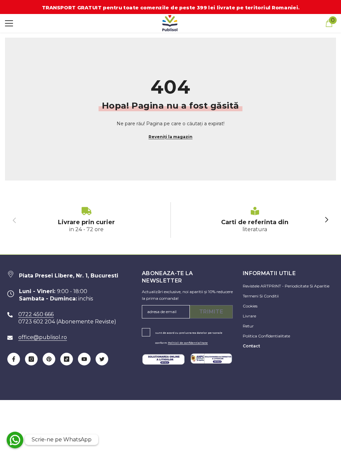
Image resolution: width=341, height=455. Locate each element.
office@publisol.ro (42, 337)
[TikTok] (66, 359)
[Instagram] (31, 359)
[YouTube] (84, 359)
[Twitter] (102, 359)
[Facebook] (13, 359)
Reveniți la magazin (170, 136)
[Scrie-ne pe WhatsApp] (15, 440)
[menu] (9, 23)
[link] (86, 220)
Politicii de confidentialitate (188, 342)
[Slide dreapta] (326, 220)
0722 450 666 (36, 314)
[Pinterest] (49, 359)
